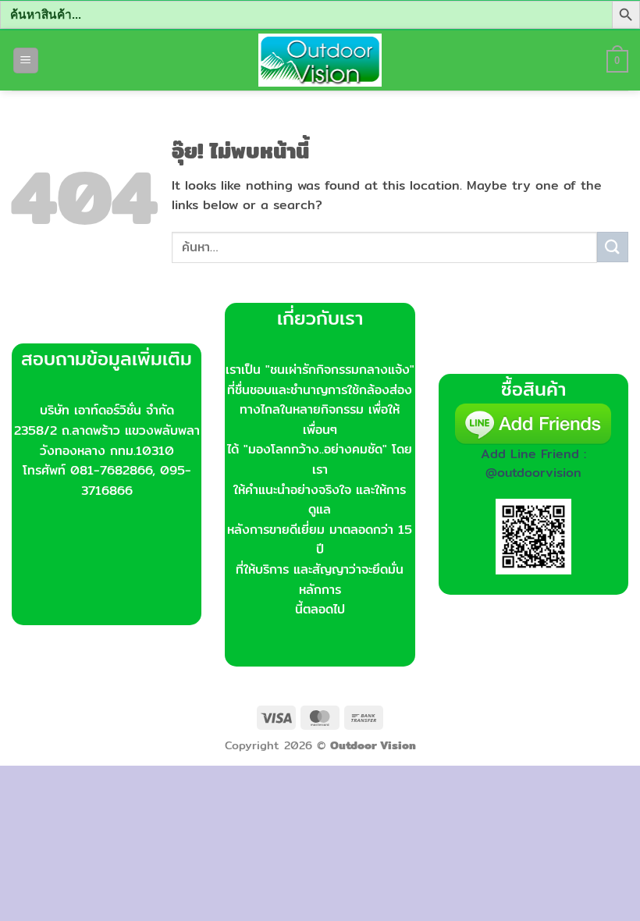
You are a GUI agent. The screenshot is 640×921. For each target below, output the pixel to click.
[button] (25, 60)
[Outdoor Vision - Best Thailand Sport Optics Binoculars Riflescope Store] (320, 60)
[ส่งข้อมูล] (612, 247)
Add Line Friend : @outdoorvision (533, 463)
